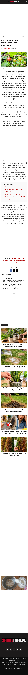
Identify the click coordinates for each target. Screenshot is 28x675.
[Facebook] (11, 270)
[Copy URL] (17, 270)
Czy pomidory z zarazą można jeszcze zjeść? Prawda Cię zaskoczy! (14, 189)
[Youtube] (17, 649)
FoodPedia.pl (17, 651)
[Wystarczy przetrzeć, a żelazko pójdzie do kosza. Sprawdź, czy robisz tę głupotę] (14, 422)
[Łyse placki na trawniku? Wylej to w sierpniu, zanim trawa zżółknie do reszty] (14, 357)
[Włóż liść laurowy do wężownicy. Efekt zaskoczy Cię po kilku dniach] (14, 379)
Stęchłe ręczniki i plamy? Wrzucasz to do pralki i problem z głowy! (15, 196)
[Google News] (20, 649)
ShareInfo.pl (3, 36)
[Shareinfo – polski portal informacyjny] (14, 640)
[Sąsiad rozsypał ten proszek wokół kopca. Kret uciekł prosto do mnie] (14, 400)
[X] (14, 270)
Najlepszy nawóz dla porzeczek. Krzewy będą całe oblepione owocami (14, 261)
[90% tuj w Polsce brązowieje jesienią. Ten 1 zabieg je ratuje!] (14, 444)
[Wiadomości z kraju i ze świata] (14, 1)
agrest (3, 274)
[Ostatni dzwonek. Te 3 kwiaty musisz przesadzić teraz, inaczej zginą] (14, 335)
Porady (8, 36)
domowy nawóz (8, 274)
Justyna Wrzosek (7, 48)
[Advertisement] (14, 20)
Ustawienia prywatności (14, 671)
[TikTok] (11, 649)
